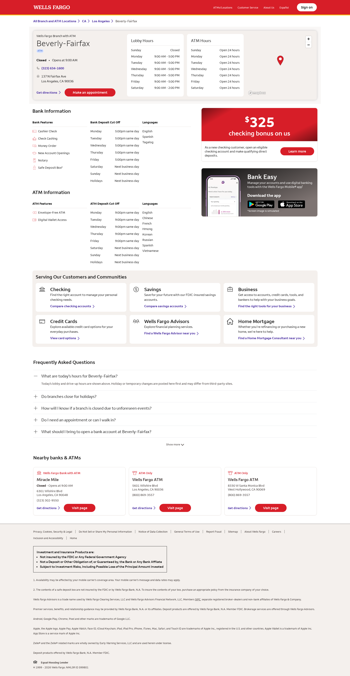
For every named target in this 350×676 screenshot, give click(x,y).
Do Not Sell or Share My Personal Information (105, 531)
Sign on (307, 7)
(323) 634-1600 (52, 68)
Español (284, 7)
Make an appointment (90, 92)
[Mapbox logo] (257, 93)
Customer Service (248, 7)
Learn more (297, 151)
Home (73, 538)
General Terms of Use (187, 531)
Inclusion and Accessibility (48, 538)
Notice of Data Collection (153, 531)
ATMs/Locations (222, 7)
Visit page (79, 508)
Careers (276, 531)
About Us (269, 7)
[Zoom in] (309, 39)
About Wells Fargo (254, 531)
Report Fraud (213, 531)
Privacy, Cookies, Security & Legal (52, 531)
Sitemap (233, 531)
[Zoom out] (309, 45)
